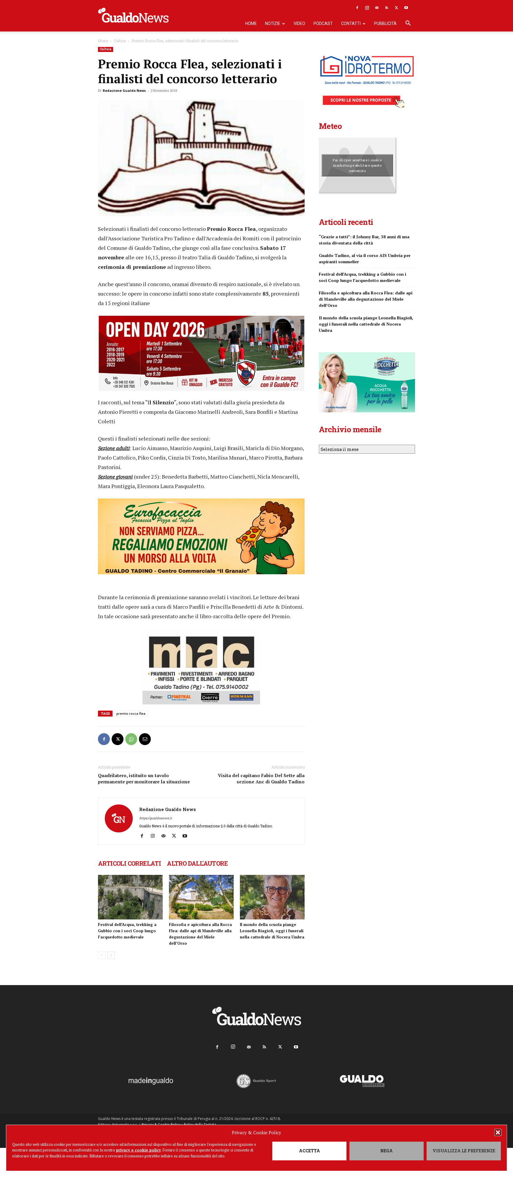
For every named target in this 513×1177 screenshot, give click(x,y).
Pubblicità (385, 23)
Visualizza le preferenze (464, 1151)
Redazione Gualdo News (124, 90)
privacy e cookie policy (138, 1150)
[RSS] (386, 8)
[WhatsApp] (131, 739)
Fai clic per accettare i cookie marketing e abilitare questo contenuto (357, 165)
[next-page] (111, 955)
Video (299, 23)
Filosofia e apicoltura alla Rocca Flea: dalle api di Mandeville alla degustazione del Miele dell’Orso (365, 299)
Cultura (120, 40)
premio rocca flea (130, 713)
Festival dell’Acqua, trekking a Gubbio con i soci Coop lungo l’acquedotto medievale (127, 931)
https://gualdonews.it (155, 818)
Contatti (351, 23)
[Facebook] (357, 8)
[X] (396, 8)
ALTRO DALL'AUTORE (197, 863)
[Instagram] (366, 8)
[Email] (145, 739)
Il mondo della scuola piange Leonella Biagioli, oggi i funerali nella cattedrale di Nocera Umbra (272, 931)
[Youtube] (406, 8)
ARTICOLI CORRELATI (129, 863)
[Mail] (376, 8)
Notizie (272, 23)
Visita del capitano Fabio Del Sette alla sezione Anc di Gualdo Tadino (261, 778)
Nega (386, 1151)
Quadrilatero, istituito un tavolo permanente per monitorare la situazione (144, 778)
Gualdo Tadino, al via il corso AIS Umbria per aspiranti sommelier (365, 258)
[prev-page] (101, 955)
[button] (498, 1132)
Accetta (309, 1151)
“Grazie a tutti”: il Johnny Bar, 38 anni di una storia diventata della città (364, 240)
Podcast (323, 23)
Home (251, 23)
